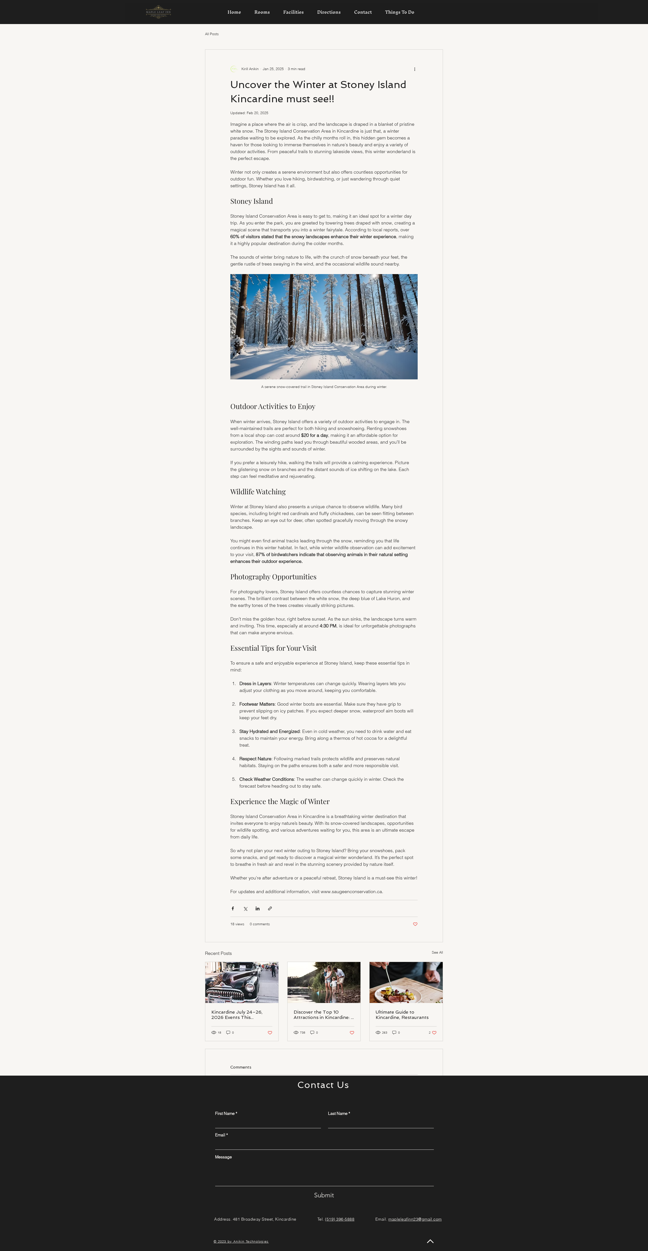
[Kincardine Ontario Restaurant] (406, 982)
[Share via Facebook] (232, 908)
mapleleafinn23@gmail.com (415, 1219)
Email (220, 1135)
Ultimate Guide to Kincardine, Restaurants (402, 1014)
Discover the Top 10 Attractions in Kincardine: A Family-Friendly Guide (324, 1014)
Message (223, 1157)
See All (437, 952)
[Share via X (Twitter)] (245, 908)
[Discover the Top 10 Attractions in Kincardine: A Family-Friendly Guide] (324, 982)
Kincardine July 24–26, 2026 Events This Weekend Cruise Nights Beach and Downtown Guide (237, 1014)
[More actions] (415, 69)
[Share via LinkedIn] (257, 908)
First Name (225, 1113)
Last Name (338, 1113)
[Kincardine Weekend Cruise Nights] (241, 982)
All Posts (212, 34)
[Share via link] (270, 908)
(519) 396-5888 (339, 1219)
